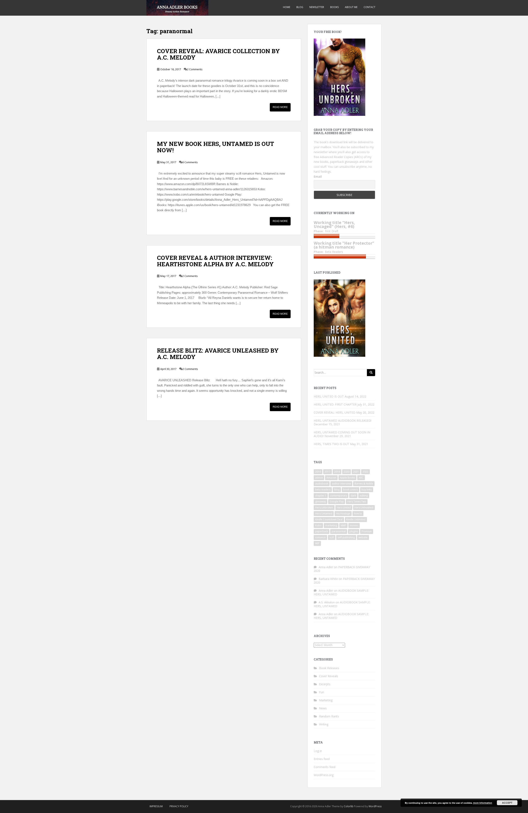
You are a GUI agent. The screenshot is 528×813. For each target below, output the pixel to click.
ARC (361, 477)
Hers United (344, 507)
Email (318, 176)
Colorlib (348, 806)
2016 (318, 471)
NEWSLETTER (316, 7)
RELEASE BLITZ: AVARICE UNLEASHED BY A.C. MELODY (218, 354)
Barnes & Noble (364, 483)
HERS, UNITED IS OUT (329, 396)
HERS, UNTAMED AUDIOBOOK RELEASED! (342, 420)
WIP (317, 543)
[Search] (371, 372)
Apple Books (347, 477)
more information (482, 802)
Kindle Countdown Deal (329, 519)
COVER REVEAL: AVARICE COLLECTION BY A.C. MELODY (218, 54)
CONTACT (369, 7)
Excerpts (324, 684)
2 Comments (195, 69)
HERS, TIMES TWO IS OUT (331, 444)
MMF (343, 525)
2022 (365, 471)
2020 (346, 471)
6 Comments (190, 162)
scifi (331, 537)
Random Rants (329, 716)
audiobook (321, 483)
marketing (331, 525)
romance (320, 537)
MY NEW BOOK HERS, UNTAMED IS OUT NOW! (215, 147)
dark (353, 495)
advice (319, 477)
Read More (280, 107)
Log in (318, 751)
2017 (327, 471)
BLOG (299, 7)
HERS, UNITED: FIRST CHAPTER (335, 404)
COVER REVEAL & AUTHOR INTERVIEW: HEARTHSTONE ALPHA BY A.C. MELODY (215, 261)
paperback (321, 531)
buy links (367, 489)
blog (336, 489)
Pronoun (367, 531)
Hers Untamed (323, 513)
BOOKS (334, 7)
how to (358, 513)
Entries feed (322, 759)
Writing (323, 724)
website (363, 537)
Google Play (337, 501)
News (323, 708)
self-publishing (346, 537)
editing (364, 495)
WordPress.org (324, 775)
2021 (356, 471)
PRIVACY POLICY (179, 806)
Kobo (318, 525)
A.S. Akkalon (327, 602)
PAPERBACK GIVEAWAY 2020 (342, 569)
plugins (353, 531)
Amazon (331, 477)
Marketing (325, 700)
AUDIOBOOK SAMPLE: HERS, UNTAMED (341, 592)
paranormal (339, 531)
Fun (321, 692)
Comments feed (324, 767)
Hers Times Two (356, 501)
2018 (337, 471)
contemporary (338, 495)
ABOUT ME (351, 7)
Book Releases (329, 668)
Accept (507, 803)
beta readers (322, 489)
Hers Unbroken (324, 507)
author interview (341, 483)
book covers (350, 489)
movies (354, 525)
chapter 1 (320, 495)
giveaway (320, 501)
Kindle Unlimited (355, 519)
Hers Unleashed (364, 507)
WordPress (375, 806)
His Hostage (343, 513)
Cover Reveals (328, 676)
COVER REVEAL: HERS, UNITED (334, 412)
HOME (286, 7)
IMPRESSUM (156, 806)
